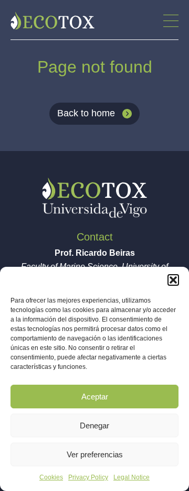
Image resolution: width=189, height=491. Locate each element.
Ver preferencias (95, 454)
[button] (173, 280)
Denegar (94, 425)
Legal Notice (131, 477)
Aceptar (94, 396)
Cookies (51, 477)
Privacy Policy (88, 477)
